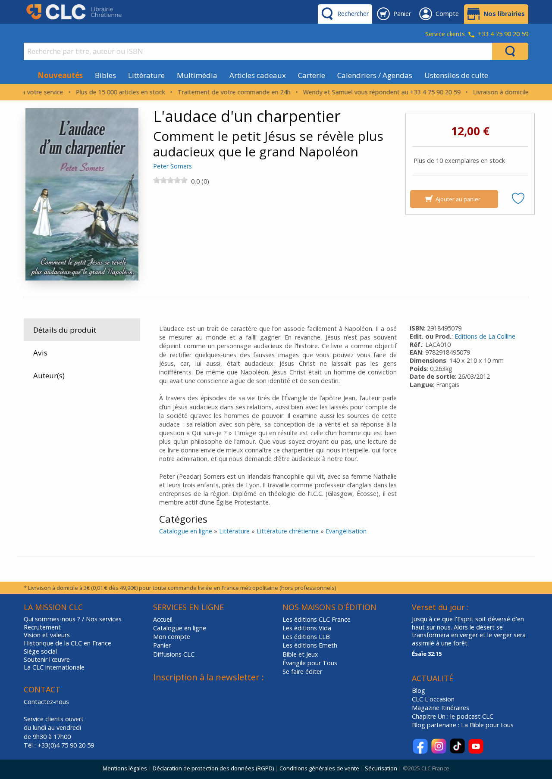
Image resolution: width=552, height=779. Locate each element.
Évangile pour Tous (309, 663)
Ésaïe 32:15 (427, 653)
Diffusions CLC (173, 654)
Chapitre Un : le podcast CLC (452, 716)
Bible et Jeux (300, 654)
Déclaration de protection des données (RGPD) (213, 768)
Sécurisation (381, 768)
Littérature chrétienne (288, 531)
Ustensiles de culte (456, 75)
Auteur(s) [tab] (49, 375)
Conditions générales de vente (319, 768)
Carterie (311, 75)
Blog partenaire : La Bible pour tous (463, 725)
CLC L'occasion (433, 699)
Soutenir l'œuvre (47, 660)
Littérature (146, 75)
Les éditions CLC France (316, 619)
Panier (162, 645)
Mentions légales (125, 768)
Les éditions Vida (306, 628)
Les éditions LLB (306, 637)
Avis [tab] (40, 353)
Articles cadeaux (257, 75)
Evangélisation (346, 531)
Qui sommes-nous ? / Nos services (73, 619)
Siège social (40, 651)
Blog (418, 690)
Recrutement (42, 627)
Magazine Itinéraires (440, 708)
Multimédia (197, 75)
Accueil (162, 619)
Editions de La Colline (485, 336)
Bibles (105, 75)
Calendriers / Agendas (374, 75)
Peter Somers (172, 166)
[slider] (170, 180)
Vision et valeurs (47, 635)
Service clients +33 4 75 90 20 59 (476, 34)
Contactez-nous (46, 702)
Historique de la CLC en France (67, 643)
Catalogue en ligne (185, 531)
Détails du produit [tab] (64, 330)
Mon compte (171, 637)
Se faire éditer (302, 671)
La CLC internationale (54, 667)
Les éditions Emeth (309, 645)
